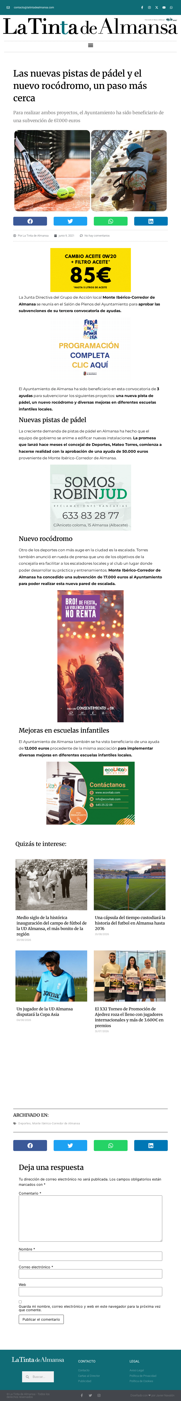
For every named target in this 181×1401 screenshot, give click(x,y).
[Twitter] (90, 1395)
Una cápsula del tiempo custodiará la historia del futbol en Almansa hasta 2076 (130, 923)
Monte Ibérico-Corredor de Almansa (56, 1123)
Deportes (24, 1123)
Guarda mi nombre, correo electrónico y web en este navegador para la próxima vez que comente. (90, 1308)
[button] (90, 45)
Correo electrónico (36, 1267)
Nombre (27, 1249)
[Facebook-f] (142, 7)
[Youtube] (164, 7)
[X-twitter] (157, 7)
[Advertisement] (99, 1070)
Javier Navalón (165, 1395)
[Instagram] (149, 7)
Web (22, 1284)
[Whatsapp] (171, 7)
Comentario (30, 1193)
